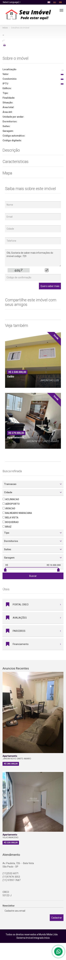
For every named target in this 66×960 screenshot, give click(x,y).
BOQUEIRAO (12, 522)
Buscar (33, 576)
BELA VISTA (11, 517)
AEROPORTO (12, 504)
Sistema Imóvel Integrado (30, 937)
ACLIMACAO (12, 499)
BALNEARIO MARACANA (18, 513)
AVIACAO (10, 508)
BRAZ (8, 526)
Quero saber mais (49, 286)
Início (5, 28)
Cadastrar (56, 917)
